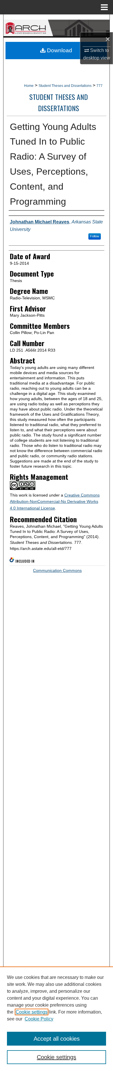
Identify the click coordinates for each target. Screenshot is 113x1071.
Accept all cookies (57, 1038)
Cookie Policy (39, 1018)
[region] (56, 1018)
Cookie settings (32, 1012)
